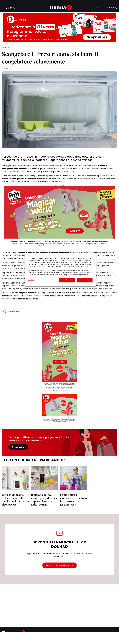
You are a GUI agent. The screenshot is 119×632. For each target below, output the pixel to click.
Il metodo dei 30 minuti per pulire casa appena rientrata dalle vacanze (44, 499)
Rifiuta (67, 280)
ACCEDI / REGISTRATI (105, 8)
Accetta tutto (84, 280)
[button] (7, 7)
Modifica (31, 280)
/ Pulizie (5, 48)
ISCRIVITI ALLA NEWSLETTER (59, 565)
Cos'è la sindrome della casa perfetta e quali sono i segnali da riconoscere (15, 499)
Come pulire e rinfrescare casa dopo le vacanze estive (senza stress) (73, 499)
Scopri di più (18, 447)
